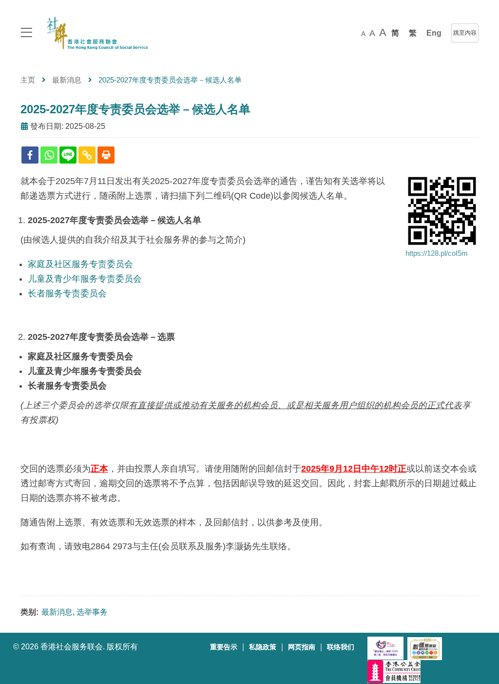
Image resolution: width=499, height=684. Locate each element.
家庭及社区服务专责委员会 (80, 264)
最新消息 (66, 80)
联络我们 (340, 647)
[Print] (106, 155)
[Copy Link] (87, 155)
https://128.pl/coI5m (436, 253)
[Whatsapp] (49, 155)
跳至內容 (465, 32)
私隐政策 (262, 647)
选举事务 (92, 612)
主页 (27, 80)
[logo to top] (26, 33)
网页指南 (301, 647)
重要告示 (223, 647)
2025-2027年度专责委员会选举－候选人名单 (135, 109)
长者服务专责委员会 (67, 293)
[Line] (68, 155)
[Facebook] (29, 155)
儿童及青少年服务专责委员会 (85, 279)
